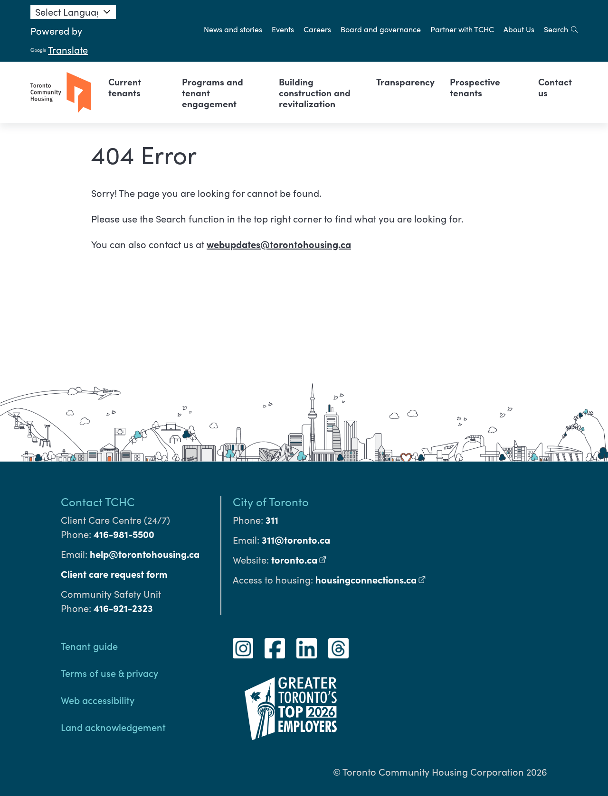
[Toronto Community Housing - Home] (60, 92)
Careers (317, 29)
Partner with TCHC (462, 29)
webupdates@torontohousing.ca (279, 244)
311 (272, 519)
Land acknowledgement (113, 726)
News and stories (233, 29)
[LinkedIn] (306, 648)
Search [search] (556, 29)
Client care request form (114, 573)
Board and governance (381, 29)
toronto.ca (299, 559)
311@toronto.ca (296, 539)
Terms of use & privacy (109, 672)
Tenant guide (89, 645)
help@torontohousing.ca (145, 553)
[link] (137, 86)
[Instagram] (243, 648)
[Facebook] (275, 648)
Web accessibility (97, 699)
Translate (68, 49)
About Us (519, 29)
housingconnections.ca (370, 579)
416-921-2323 (123, 608)
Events (283, 29)
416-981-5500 (124, 534)
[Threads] (338, 648)
